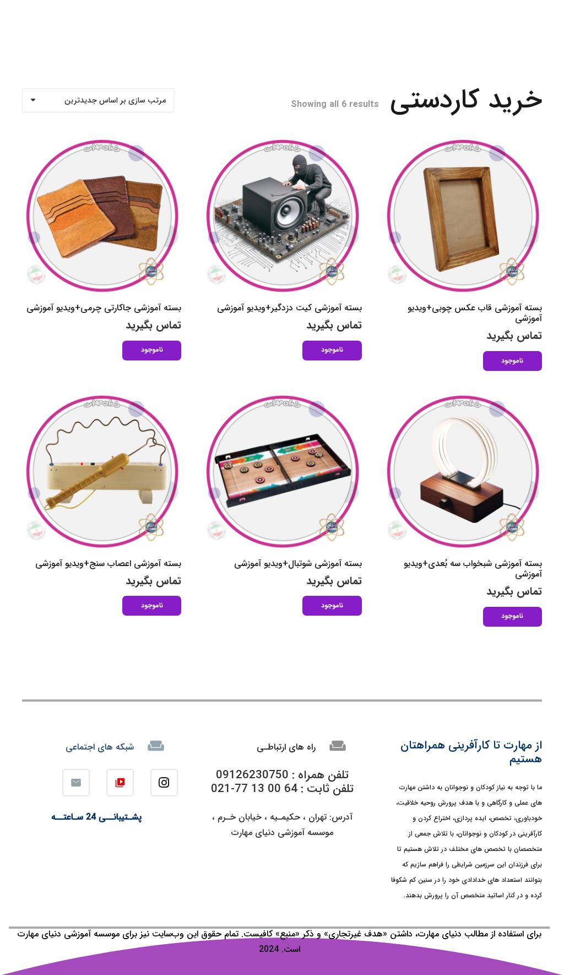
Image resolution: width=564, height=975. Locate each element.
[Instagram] (164, 782)
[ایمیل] (76, 782)
